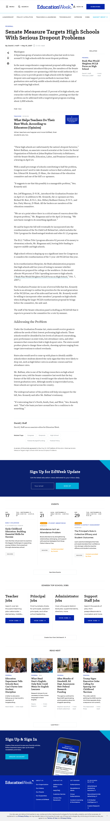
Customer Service (59, 794)
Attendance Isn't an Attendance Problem (50, 531)
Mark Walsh (9, 706)
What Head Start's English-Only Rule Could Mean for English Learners (40, 684)
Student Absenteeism (57, 523)
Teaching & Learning (46, 17)
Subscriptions (75, 784)
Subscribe (95, 7)
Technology (65, 17)
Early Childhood (12, 523)
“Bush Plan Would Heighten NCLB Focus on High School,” (42, 276)
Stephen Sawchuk (63, 706)
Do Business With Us (92, 781)
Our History (40, 788)
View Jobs (14, 620)
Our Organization (42, 784)
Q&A (40, 675)
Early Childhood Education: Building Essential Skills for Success (15, 533)
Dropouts (42, 435)
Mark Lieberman (64, 709)
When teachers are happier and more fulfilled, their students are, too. (35, 133)
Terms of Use (52, 818)
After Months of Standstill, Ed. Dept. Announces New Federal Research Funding (65, 685)
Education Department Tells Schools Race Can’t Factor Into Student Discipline (13, 685)
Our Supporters (41, 796)
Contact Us (57, 780)
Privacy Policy (23, 816)
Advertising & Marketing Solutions (92, 788)
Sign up (67, 486)
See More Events (55, 572)
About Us (39, 780)
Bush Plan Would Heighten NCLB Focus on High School (90, 65)
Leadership (8, 17)
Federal (9, 26)
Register (10, 554)
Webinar (43, 526)
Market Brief (99, 17)
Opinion (78, 17)
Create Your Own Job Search (54, 637)
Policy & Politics (25, 17)
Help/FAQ (56, 790)
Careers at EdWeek (42, 799)
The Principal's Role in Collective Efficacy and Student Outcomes (86, 534)
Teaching (17, 116)
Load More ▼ (55, 725)
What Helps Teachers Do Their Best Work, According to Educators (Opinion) (34, 123)
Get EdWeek (75, 780)
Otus (89, 556)
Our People (40, 792)
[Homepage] (55, 6)
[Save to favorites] (8, 58)
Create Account (17, 757)
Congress (30, 435)
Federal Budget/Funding (36, 441)
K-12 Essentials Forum (14, 525)
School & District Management (87, 525)
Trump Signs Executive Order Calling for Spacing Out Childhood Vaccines (91, 685)
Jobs (87, 17)
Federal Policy (55, 441)
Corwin (55, 551)
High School (54, 435)
